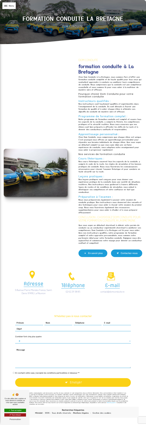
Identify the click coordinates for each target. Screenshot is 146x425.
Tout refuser (16, 415)
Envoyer (76, 382)
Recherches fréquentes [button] (73, 410)
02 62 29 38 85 (73, 291)
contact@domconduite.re (112, 291)
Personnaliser (15, 419)
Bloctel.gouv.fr (111, 402)
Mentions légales (81, 413)
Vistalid (39, 413)
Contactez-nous (129, 253)
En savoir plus (95, 253)
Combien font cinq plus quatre (28, 336)
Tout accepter (16, 410)
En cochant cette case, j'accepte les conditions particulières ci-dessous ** (47, 373)
